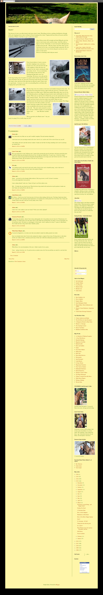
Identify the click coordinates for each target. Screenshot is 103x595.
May (79, 498)
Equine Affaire (79, 301)
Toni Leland (78, 467)
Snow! (78, 519)
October (80, 487)
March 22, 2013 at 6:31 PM (18, 252)
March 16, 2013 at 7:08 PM (18, 190)
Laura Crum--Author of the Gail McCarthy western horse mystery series (85, 48)
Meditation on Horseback (83, 514)
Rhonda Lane (79, 288)
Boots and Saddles (80, 345)
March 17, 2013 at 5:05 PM (18, 202)
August (79, 491)
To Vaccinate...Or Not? (82, 521)
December (80, 483)
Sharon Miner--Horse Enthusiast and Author (84, 305)
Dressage (82, 569)
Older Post (66, 259)
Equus (77, 347)
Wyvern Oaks (79, 382)
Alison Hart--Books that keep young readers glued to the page (84, 36)
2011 (77, 543)
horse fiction (82, 568)
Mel (13, 165)
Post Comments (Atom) (20, 261)
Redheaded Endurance (81, 368)
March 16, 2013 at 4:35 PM (18, 160)
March (79, 502)
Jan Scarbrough (79, 281)
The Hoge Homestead (81, 374)
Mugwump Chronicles (81, 365)
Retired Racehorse (80, 370)
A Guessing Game (81, 510)
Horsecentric (79, 357)
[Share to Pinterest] (31, 126)
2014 (77, 479)
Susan (13, 134)
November (80, 485)
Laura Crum (15, 151)
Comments (79, 273)
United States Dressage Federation (83, 311)
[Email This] (25, 126)
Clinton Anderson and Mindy (82, 318)
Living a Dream (79, 363)
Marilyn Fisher (79, 286)
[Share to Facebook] (29, 126)
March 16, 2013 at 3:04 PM (18, 146)
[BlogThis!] (26, 126)
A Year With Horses (80, 338)
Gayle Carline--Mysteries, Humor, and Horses (84, 41)
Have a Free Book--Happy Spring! (85, 517)
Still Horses (80, 531)
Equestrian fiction (83, 567)
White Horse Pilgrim (17, 231)
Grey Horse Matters (80, 349)
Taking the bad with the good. (84, 523)
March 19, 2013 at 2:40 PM (18, 239)
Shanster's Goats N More (81, 372)
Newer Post (11, 259)
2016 (77, 474)
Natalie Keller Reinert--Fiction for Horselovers (83, 51)
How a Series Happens (82, 512)
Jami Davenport (79, 359)
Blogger (57, 584)
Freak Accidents (81, 533)
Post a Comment (14, 255)
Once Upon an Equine (81, 367)
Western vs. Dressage (80, 324)
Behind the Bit (79, 344)
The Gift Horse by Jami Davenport (84, 320)
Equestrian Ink (19, 7)
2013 (77, 481)
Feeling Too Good (81, 508)
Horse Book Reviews (80, 355)
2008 (77, 550)
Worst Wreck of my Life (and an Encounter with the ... (84, 528)
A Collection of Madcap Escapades (84, 336)
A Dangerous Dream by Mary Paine (84, 322)
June (79, 496)
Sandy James (79, 290)
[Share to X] (28, 126)
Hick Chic (78, 353)
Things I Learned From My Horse (83, 376)
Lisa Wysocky (79, 285)
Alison (13, 176)
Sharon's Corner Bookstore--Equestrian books (85, 308)
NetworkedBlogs (83, 562)
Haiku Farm (78, 351)
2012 (77, 541)
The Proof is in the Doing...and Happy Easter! (84, 505)
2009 (77, 548)
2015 (77, 476)
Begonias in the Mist (80, 342)
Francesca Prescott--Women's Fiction (84, 39)
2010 (77, 545)
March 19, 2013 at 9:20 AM (18, 226)
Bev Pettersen (79, 464)
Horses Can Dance (80, 327)
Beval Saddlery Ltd (80, 297)
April (79, 500)
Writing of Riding (80, 380)
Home (39, 259)
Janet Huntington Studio (81, 303)
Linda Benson (15, 195)
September (80, 489)
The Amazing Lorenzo (81, 325)
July (79, 494)
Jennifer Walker (79, 283)
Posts (77, 271)
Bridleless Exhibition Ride (82, 329)
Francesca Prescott (16, 217)
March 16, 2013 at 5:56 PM (18, 171)
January (79, 538)
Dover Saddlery (79, 299)
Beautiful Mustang (80, 340)
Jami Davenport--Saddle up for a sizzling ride (85, 44)
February (80, 536)
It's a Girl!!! (80, 525)
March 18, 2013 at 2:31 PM (18, 211)
